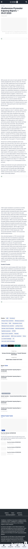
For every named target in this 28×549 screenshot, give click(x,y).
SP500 (14, 331)
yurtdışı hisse (19, 326)
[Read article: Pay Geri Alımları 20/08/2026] (3, 453)
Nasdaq (16, 333)
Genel (3, 430)
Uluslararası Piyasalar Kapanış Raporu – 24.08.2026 (11, 370)
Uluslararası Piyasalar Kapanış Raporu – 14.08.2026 (11, 408)
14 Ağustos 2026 (4, 411)
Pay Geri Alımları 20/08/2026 (14, 452)
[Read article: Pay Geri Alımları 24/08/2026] (14, 425)
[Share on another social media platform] (24, 346)
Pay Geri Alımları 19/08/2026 (14, 442)
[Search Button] (26, 2)
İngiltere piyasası (6, 331)
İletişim (12, 512)
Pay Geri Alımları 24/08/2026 (8, 433)
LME (7, 318)
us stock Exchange (6, 338)
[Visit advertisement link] (14, 470)
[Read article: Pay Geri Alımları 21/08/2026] (3, 448)
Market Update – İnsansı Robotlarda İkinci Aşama (13, 396)
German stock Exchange (8, 328)
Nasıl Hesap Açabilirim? (10, 514)
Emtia (24, 336)
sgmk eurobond (6, 336)
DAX (10, 323)
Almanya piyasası (19, 320)
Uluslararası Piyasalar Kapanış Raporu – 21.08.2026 (11, 377)
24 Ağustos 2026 (4, 434)
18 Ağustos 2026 (4, 404)
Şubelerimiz (19, 512)
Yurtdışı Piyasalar (6, 393)
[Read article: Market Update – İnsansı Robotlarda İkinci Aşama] (14, 388)
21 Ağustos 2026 (4, 379)
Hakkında (7, 512)
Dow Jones (4, 323)
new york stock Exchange (8, 341)
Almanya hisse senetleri (8, 326)
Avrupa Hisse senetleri (7, 320)
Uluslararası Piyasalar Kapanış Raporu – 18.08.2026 (11, 402)
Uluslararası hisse (17, 323)
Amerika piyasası (19, 328)
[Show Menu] (1, 2)
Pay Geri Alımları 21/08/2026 (14, 447)
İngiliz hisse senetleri (7, 333)
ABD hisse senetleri (16, 336)
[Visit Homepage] (14, 2)
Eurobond (12, 318)
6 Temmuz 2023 (4, 15)
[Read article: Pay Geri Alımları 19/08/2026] (3, 443)
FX (13, 338)
